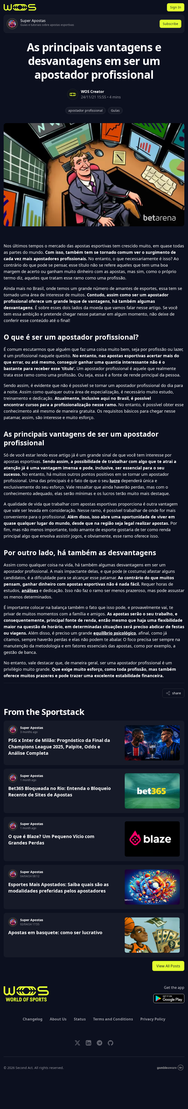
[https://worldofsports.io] (20, 7)
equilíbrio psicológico (114, 633)
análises (30, 590)
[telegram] (99, 1043)
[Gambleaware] (170, 1067)
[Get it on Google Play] (168, 998)
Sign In (175, 7)
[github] (110, 1043)
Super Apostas (31, 727)
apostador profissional (85, 110)
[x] (77, 1043)
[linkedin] (88, 1043)
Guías (115, 110)
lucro (115, 480)
